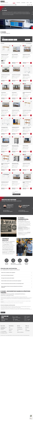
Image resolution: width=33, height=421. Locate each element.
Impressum (10, 332)
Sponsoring (27, 327)
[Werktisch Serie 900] (6, 104)
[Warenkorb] (31, 5)
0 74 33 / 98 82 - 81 (6, 210)
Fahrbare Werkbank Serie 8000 (27, 93)
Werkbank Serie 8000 (15, 110)
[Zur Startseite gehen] (5, 2)
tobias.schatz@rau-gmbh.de (8, 211)
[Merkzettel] (30, 5)
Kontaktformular (19, 327)
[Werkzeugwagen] (27, 140)
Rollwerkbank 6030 (15, 146)
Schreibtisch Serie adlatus (16, 74)
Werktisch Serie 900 (4, 110)
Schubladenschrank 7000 (5, 74)
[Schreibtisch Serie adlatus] (16, 69)
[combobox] (8, 5)
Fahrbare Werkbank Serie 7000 (27, 128)
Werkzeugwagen (25, 145)
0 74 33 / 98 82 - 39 (22, 210)
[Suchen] (15, 5)
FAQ (17, 330)
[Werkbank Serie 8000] (16, 104)
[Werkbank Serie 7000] (6, 49)
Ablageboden (4, 39)
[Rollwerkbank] (6, 87)
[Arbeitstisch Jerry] (16, 176)
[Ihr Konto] (28, 5)
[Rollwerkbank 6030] (16, 140)
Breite (15, 39)
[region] (16, 24)
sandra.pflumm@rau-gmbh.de (24, 211)
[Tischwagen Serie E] (27, 69)
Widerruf (10, 330)
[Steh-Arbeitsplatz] (16, 49)
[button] (16, 273)
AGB (9, 327)
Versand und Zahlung (20, 332)
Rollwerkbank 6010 (15, 164)
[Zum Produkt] (9, 63)
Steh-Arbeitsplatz (15, 54)
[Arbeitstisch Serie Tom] (6, 176)
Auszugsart (10, 39)
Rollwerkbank (3, 92)
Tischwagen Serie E (26, 75)
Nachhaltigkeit (27, 330)
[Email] (32, 14)
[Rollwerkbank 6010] (16, 158)
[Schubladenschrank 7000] (6, 69)
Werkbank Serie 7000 (4, 55)
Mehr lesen (2, 312)
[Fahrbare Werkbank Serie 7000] (27, 121)
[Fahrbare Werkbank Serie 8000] (27, 87)
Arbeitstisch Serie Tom (5, 182)
